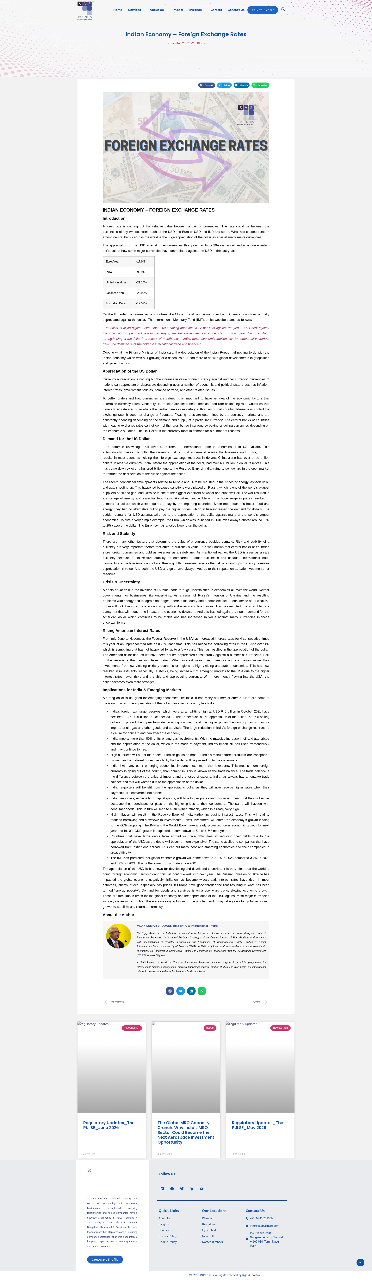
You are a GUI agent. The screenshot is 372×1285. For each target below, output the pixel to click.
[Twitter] (181, 1188)
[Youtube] (201, 1188)
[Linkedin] (162, 1188)
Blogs (201, 43)
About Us (157, 10)
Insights (195, 10)
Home (117, 10)
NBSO (141, 955)
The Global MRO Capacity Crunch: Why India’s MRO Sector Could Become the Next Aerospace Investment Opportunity (186, 1132)
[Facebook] (172, 1188)
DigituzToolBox (251, 1275)
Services (134, 10)
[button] (206, 85)
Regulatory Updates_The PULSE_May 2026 (257, 1125)
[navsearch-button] (283, 10)
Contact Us (236, 10)
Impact (178, 10)
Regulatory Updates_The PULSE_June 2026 (109, 1125)
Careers (216, 10)
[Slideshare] (191, 1188)
